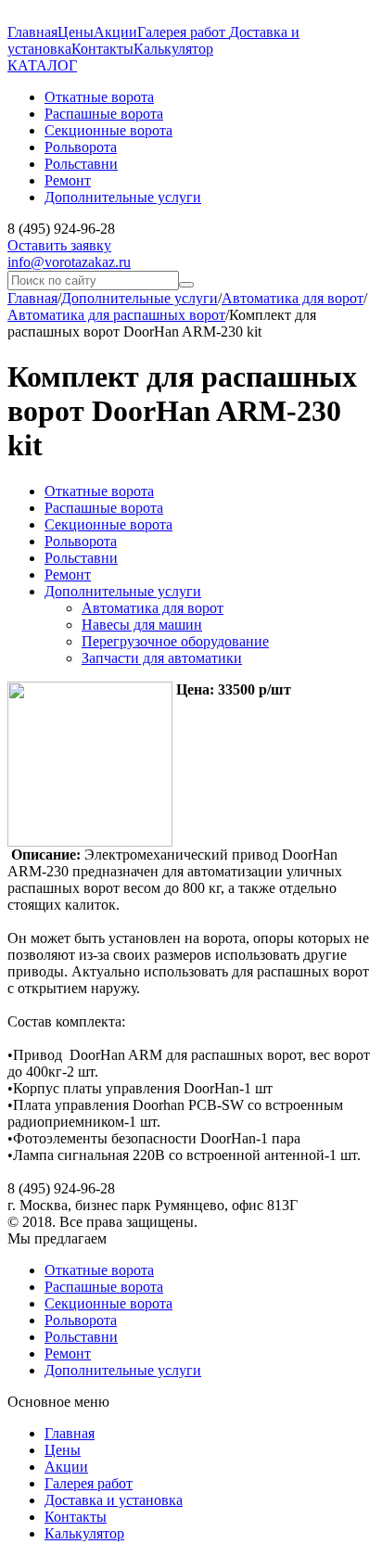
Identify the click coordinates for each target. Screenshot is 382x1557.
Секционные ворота (108, 524)
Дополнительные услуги (139, 298)
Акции (115, 32)
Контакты (102, 49)
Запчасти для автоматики (162, 658)
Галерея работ (183, 32)
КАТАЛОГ (42, 65)
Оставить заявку (59, 245)
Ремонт (68, 574)
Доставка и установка (114, 1500)
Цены (75, 32)
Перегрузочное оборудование (175, 641)
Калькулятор (173, 49)
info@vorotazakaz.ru (69, 262)
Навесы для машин (142, 624)
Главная (32, 32)
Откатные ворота (99, 491)
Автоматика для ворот (292, 298)
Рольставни (81, 558)
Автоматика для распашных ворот (116, 315)
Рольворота (81, 541)
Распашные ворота (104, 508)
